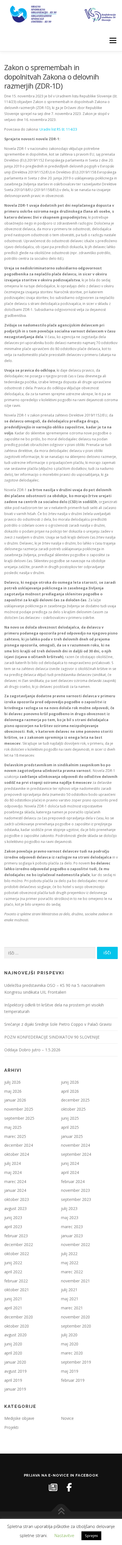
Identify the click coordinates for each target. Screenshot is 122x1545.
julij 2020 (69, 1334)
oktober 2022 (16, 1253)
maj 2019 (69, 1371)
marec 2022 (72, 1271)
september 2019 (76, 1362)
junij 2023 (13, 1217)
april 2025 (70, 1127)
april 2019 (13, 1380)
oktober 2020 (16, 1326)
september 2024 (76, 1154)
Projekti (11, 1427)
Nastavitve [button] (64, 1535)
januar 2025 (72, 1136)
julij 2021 (69, 1289)
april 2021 (13, 1307)
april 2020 (13, 1353)
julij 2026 (12, 1082)
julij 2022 (69, 1253)
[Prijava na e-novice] (53, 1487)
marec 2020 (72, 1353)
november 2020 (75, 1317)
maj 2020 (69, 1344)
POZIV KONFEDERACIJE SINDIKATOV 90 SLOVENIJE (52, 1037)
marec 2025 (15, 1136)
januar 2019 (15, 1389)
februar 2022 (16, 1281)
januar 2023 (72, 1235)
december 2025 (75, 1100)
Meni (112, 40)
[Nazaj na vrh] (61, 1512)
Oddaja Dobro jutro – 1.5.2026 (32, 1049)
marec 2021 (72, 1307)
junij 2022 (13, 1262)
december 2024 (18, 1145)
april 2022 (13, 1271)
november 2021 (75, 1281)
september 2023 (76, 1199)
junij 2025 (70, 1118)
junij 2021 (13, 1298)
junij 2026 (70, 1082)
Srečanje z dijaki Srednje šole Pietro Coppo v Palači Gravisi (58, 1024)
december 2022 (18, 1244)
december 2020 (18, 1317)
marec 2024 (15, 1181)
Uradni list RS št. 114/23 (58, 129)
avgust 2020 (15, 1334)
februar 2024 (73, 1181)
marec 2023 (72, 1226)
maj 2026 (13, 1091)
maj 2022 (69, 1262)
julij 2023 (69, 1208)
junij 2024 (70, 1163)
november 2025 (18, 1109)
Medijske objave (19, 1418)
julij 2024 (12, 1163)
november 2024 (75, 1145)
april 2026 (70, 1091)
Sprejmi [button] (91, 1535)
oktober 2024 (16, 1154)
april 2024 (70, 1172)
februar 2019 (73, 1380)
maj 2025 (13, 1127)
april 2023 (13, 1226)
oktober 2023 (16, 1199)
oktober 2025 (73, 1109)
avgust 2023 (15, 1208)
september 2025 (19, 1118)
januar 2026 (15, 1100)
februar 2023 (16, 1235)
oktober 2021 (16, 1289)
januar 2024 (15, 1190)
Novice (67, 1418)
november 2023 (75, 1190)
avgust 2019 (15, 1371)
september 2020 (76, 1326)
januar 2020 (15, 1362)
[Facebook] (69, 1487)
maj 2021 (69, 1298)
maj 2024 (13, 1172)
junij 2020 (13, 1344)
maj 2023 (69, 1217)
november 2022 (75, 1244)
